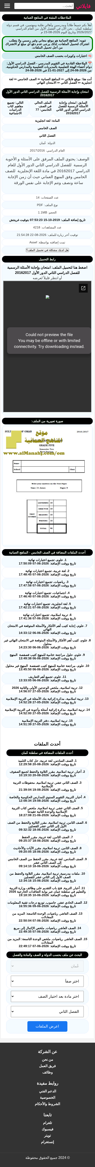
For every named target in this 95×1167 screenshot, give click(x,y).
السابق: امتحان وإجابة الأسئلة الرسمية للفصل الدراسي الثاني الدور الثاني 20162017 (73, 108)
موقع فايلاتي (73, 79)
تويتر (47, 1135)
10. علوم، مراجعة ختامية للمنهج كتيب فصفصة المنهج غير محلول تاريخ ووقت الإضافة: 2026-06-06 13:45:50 (47, 667)
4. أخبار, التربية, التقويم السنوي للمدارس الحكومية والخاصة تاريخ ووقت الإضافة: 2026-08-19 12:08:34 (47, 798)
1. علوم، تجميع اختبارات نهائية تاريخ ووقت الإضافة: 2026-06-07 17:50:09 (47, 561)
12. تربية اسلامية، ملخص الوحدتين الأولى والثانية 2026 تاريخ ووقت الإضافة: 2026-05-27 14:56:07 (47, 689)
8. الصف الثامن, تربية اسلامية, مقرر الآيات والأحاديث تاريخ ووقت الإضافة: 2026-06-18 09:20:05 (47, 849)
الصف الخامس (27, 79)
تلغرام (47, 1123)
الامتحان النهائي (46, 82)
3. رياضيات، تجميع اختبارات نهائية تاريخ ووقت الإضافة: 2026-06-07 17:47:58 (47, 583)
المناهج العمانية (50, 79)
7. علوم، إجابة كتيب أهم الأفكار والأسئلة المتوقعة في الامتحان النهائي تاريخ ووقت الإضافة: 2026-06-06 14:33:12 (47, 629)
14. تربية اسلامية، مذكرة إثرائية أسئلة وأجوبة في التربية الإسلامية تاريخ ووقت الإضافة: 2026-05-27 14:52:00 (47, 711)
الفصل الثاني (69, 82)
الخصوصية (47, 1097)
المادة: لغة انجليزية (47, 120)
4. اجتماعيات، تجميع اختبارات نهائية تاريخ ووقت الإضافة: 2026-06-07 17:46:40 (47, 594)
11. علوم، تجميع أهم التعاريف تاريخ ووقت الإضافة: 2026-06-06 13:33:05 (47, 678)
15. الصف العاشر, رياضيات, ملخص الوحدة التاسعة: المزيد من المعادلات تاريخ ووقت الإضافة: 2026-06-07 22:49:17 (47, 942)
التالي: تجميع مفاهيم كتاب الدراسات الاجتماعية (15, 108)
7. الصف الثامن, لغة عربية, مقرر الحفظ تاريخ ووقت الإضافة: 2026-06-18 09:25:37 (47, 838)
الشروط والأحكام (47, 1104)
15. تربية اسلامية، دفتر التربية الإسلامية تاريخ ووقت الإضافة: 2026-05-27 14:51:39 (47, 722)
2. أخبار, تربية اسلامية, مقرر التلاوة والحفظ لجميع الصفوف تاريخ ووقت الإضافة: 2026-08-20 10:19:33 (47, 773)
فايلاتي (83, 5)
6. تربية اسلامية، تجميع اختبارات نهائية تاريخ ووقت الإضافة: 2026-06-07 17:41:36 (47, 616)
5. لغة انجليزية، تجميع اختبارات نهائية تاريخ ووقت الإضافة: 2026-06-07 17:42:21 (47, 605)
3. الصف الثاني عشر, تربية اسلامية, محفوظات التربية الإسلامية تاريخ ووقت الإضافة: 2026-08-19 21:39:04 (47, 786)
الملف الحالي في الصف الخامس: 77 (42, 106)
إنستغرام (47, 1142)
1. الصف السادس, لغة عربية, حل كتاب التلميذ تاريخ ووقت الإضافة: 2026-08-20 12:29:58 (47, 762)
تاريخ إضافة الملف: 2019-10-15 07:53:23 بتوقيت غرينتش (47, 220)
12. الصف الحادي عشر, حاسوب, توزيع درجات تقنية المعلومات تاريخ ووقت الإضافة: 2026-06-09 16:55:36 (47, 904)
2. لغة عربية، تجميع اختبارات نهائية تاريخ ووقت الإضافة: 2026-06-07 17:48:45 (47, 572)
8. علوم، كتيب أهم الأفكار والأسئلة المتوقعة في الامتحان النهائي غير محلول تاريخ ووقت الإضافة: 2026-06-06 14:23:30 (47, 644)
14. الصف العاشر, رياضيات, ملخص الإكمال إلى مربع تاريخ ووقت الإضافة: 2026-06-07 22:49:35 (47, 929)
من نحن (47, 1059)
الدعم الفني (47, 1091)
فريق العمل (47, 1066)
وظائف (47, 1072)
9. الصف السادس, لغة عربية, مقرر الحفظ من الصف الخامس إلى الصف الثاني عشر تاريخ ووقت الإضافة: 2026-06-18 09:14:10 (47, 862)
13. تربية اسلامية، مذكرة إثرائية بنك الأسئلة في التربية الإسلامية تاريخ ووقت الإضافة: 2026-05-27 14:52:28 (47, 700)
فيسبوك (47, 1129)
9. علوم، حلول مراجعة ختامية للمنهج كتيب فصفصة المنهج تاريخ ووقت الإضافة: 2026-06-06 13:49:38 (47, 656)
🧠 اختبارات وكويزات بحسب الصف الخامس (63, 56)
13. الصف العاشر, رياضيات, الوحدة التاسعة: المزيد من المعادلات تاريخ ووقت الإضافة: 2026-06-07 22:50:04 (47, 917)
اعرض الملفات (47, 1026)
